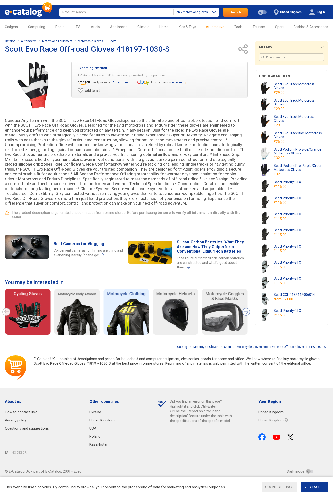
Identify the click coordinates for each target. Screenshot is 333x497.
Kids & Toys (187, 27)
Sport (279, 27)
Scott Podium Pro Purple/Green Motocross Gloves (298, 168)
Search (235, 12)
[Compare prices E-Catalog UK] (28, 12)
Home (164, 27)
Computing (36, 27)
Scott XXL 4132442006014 (294, 294)
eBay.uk (177, 82)
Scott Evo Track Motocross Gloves (294, 86)
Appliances (118, 27)
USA (92, 428)
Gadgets (11, 27)
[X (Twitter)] (290, 437)
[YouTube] (276, 437)
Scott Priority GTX (287, 182)
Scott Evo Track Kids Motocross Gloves (298, 135)
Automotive (215, 27)
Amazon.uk (120, 82)
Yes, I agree (314, 487)
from (284, 299)
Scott (112, 41)
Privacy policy (16, 420)
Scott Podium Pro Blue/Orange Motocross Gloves (297, 151)
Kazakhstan (98, 444)
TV (78, 27)
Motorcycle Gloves (90, 41)
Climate (143, 27)
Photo (60, 27)
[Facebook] (262, 437)
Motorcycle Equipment (57, 41)
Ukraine (95, 412)
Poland (94, 436)
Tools (238, 27)
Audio (95, 27)
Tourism (259, 27)
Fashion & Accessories (311, 27)
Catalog (10, 41)
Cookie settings (279, 487)
